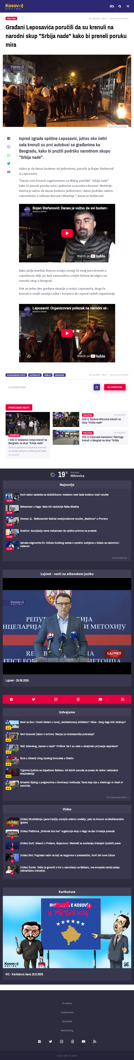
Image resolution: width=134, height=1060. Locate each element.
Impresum (67, 1012)
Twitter (34, 699)
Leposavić (35, 375)
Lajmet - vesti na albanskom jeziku (67, 574)
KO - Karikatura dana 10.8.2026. (67, 938)
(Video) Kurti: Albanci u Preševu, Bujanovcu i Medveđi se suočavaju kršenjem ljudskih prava (67, 846)
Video (67, 809)
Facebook (11, 699)
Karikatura (67, 891)
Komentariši (97, 387)
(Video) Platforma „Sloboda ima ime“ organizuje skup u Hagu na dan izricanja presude (67, 834)
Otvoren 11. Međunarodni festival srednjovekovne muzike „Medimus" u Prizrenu (67, 521)
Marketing (67, 1030)
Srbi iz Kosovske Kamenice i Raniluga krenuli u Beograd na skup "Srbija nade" (90, 437)
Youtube (100, 699)
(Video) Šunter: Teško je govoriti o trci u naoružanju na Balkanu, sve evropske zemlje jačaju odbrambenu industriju (67, 870)
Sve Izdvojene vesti (116, 797)
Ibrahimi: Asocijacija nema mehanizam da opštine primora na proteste (67, 533)
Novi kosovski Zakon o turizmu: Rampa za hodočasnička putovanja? (67, 737)
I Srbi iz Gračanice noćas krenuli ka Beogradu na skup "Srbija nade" (28, 435)
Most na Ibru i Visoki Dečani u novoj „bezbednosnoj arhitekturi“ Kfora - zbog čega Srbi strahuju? (67, 725)
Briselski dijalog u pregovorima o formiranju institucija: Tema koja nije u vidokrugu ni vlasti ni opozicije (67, 785)
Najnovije (67, 484)
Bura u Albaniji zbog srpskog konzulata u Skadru (67, 761)
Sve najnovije (119, 558)
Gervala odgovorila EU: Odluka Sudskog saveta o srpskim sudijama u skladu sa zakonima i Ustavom (67, 545)
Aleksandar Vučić (16, 375)
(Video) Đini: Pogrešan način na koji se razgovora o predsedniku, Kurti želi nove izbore (67, 858)
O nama (67, 1003)
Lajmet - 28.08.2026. (67, 632)
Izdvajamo (67, 712)
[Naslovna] (14, 7)
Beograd (59, 375)
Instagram (56, 699)
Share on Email (9, 172)
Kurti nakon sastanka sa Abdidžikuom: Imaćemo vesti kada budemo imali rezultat (67, 497)
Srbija (47, 375)
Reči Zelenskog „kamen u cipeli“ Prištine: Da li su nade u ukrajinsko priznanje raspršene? (67, 749)
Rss (123, 699)
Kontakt (67, 1021)
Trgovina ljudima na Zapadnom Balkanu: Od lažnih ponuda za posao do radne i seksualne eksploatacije (67, 773)
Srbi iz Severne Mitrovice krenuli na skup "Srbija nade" (90, 419)
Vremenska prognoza (111, 6)
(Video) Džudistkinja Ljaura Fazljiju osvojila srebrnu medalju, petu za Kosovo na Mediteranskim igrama (67, 822)
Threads (78, 699)
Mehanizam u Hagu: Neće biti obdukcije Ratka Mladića (67, 509)
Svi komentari (114, 387)
